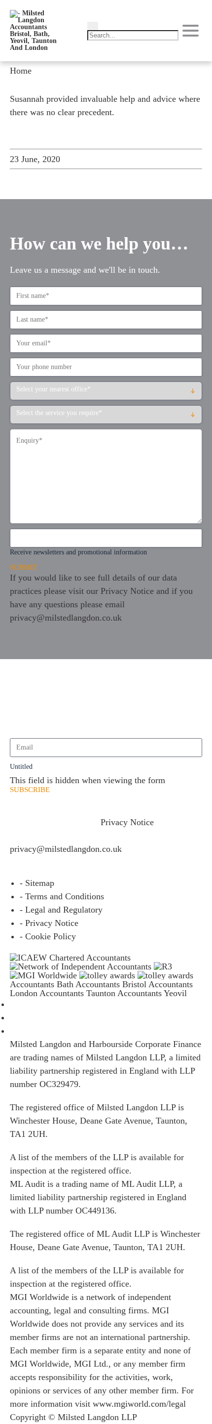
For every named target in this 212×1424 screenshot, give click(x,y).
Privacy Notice (127, 591)
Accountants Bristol (110, 984)
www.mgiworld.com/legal (139, 1404)
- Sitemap (37, 883)
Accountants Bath (41, 984)
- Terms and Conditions (62, 896)
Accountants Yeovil (152, 993)
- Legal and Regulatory (61, 910)
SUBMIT (23, 567)
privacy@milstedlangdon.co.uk (66, 618)
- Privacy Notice (49, 923)
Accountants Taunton (77, 993)
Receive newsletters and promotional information (78, 552)
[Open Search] (92, 26)
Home (21, 71)
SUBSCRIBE (30, 790)
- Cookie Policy (48, 936)
